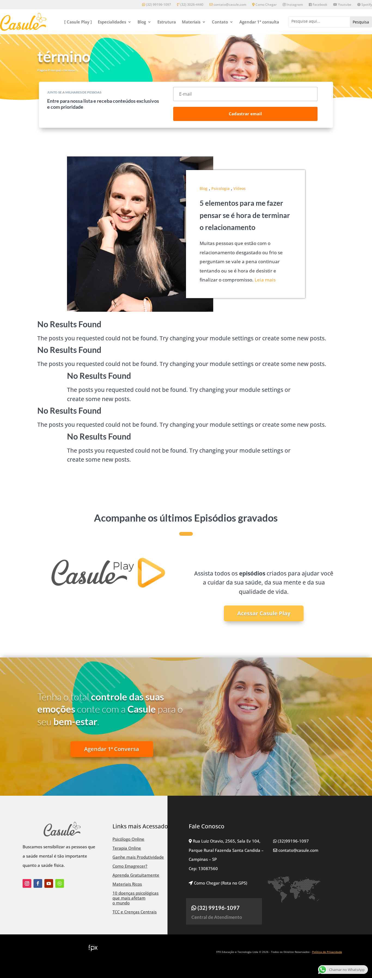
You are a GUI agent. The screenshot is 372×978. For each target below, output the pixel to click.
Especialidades (112, 22)
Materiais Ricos (127, 884)
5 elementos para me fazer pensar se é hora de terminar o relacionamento (245, 215)
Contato (220, 22)
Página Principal (49, 70)
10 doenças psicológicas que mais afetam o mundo (135, 898)
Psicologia (220, 188)
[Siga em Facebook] (37, 883)
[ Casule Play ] (78, 22)
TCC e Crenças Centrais (134, 912)
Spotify (366, 5)
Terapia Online (126, 848)
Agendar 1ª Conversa (111, 749)
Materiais (191, 22)
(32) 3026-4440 (191, 5)
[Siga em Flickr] (59, 883)
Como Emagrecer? (129, 866)
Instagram (294, 5)
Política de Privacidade (327, 952)
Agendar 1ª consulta (259, 22)
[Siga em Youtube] (48, 883)
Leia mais (265, 280)
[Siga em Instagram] (27, 883)
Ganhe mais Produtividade (138, 857)
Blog (142, 22)
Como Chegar (266, 5)
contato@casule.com (230, 5)
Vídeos (239, 188)
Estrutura (166, 22)
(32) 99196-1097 (158, 5)
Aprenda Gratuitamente (135, 875)
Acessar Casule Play (263, 613)
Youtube (344, 5)
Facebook (319, 5)
